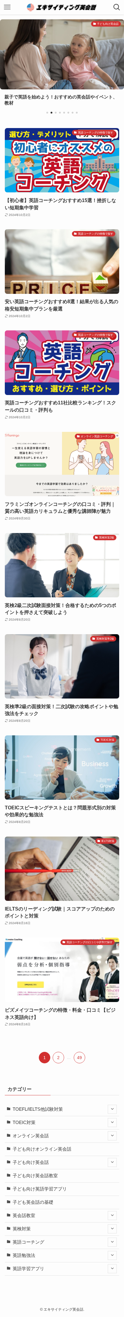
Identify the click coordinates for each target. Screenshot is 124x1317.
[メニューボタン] (7, 7)
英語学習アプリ (28, 1268)
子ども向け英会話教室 (35, 1175)
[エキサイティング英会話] (62, 7)
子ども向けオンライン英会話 (42, 1149)
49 (79, 1057)
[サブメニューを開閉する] (112, 1109)
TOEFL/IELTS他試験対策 (38, 1109)
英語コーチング (28, 1242)
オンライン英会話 (31, 1135)
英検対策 (22, 1228)
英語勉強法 (24, 1255)
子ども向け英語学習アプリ (40, 1189)
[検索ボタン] (117, 7)
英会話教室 (24, 1215)
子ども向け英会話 (31, 1162)
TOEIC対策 (24, 1122)
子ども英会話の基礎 (33, 1202)
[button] (47, 113)
